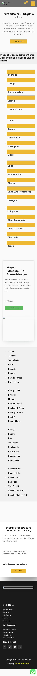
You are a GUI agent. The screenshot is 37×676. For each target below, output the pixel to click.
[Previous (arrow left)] (3, 674)
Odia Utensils (7, 621)
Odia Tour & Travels (9, 629)
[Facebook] (4, 647)
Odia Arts (6, 612)
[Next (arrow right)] (10, 674)
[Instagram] (20, 647)
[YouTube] (15, 647)
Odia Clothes (7, 615)
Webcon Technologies (21, 664)
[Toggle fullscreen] (18, 671)
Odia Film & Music (8, 638)
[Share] (10, 671)
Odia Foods (6, 618)
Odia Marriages (8, 632)
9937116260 (9, 301)
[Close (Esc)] (3, 671)
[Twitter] (10, 647)
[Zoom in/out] (25, 671)
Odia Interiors (7, 635)
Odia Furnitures (8, 609)
